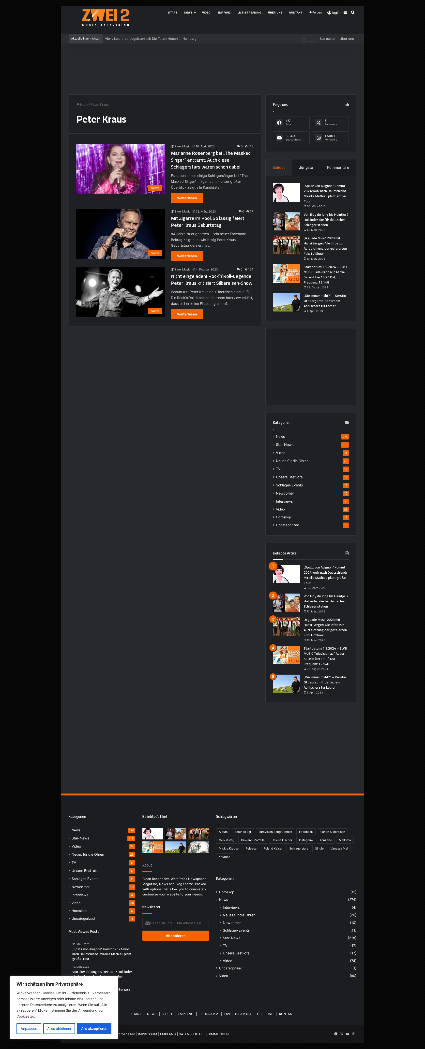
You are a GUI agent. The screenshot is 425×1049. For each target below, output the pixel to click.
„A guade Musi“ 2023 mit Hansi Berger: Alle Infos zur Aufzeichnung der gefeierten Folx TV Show (325, 246)
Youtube (224, 857)
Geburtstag (226, 840)
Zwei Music (183, 146)
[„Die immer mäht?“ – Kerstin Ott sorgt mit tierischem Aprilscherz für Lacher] (286, 302)
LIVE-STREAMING (237, 1014)
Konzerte (325, 840)
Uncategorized (287, 525)
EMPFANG (186, 1014)
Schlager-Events (289, 485)
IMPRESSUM (147, 1034)
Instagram (306, 840)
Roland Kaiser (272, 848)
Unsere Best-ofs (289, 477)
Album (223, 832)
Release (251, 848)
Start (172, 12)
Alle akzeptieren (94, 1028)
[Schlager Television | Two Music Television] (105, 18)
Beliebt (279, 167)
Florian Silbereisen (332, 832)
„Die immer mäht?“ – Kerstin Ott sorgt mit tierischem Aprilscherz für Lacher (325, 300)
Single (319, 848)
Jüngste (306, 167)
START (136, 1014)
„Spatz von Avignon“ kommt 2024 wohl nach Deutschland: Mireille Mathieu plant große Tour (325, 193)
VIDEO (167, 1014)
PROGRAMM (208, 1014)
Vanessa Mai (339, 848)
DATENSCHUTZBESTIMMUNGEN (204, 1034)
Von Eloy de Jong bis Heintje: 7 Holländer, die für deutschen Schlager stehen (326, 219)
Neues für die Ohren (292, 461)
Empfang (224, 12)
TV (278, 469)
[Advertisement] (212, 67)
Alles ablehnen (59, 1028)
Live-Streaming (249, 12)
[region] (64, 1007)
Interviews (284, 501)
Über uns (275, 12)
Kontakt (295, 12)
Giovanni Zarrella (253, 840)
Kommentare (338, 167)
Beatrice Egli (243, 832)
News (188, 12)
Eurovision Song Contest (275, 832)
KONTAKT (286, 1014)
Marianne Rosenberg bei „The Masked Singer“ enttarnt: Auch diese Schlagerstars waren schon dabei (211, 159)
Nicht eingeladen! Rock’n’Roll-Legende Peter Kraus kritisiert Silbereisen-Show (211, 279)
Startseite (327, 39)
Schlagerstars (298, 848)
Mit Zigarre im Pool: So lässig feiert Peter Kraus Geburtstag (207, 221)
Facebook (306, 832)
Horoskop (283, 517)
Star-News (284, 444)
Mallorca (345, 840)
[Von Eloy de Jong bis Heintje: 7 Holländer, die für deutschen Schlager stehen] (286, 221)
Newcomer (285, 493)
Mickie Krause (229, 848)
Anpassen (29, 1028)
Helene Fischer (282, 840)
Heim (83, 104)
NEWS (151, 1014)
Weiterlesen (187, 198)
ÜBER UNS (265, 1014)
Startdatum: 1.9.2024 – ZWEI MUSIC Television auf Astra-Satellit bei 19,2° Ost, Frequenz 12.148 (325, 274)
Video (206, 12)
